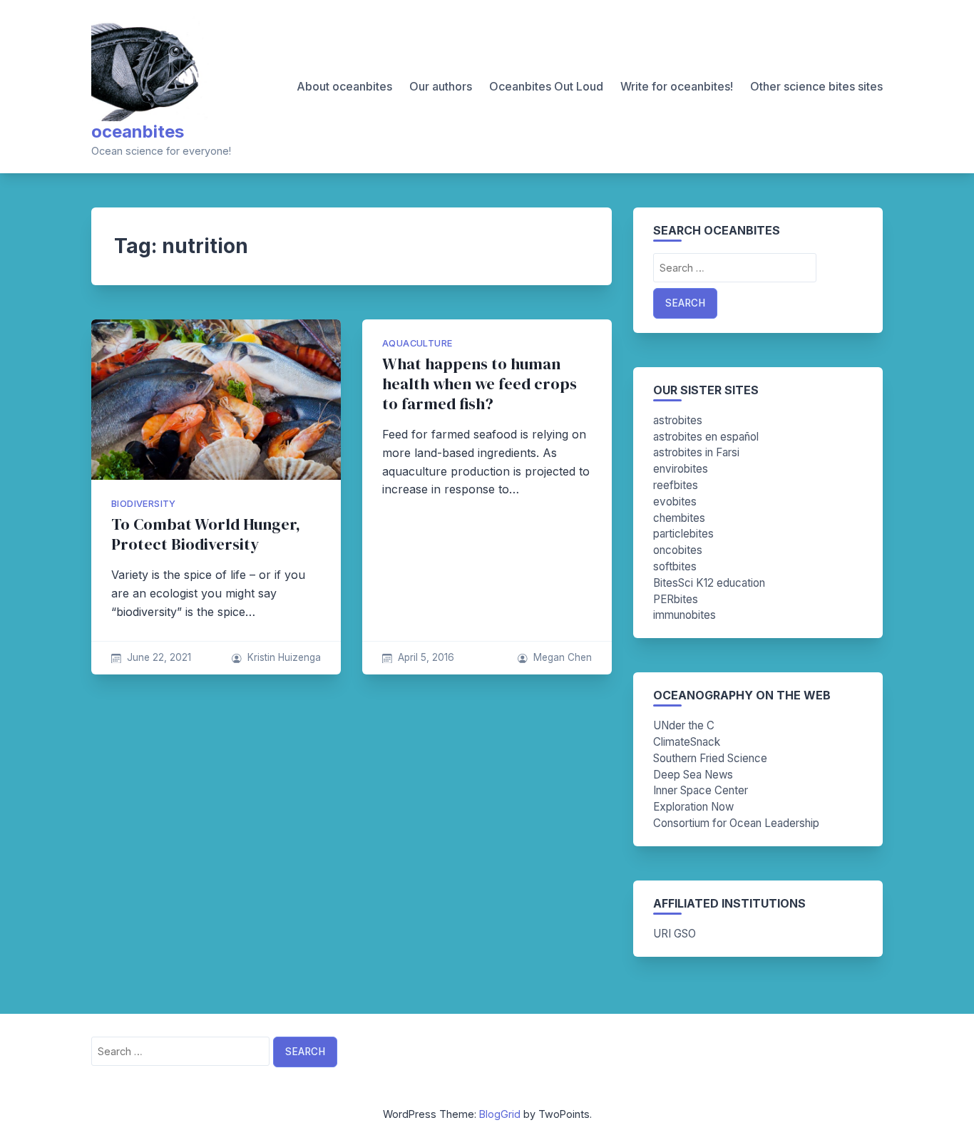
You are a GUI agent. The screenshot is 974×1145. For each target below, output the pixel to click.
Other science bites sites (816, 86)
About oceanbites (344, 86)
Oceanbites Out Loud (546, 86)
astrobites (677, 420)
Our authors (440, 86)
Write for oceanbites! (676, 86)
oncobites (677, 550)
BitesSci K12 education (709, 583)
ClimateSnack (686, 742)
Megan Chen (562, 657)
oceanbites (137, 131)
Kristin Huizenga (284, 657)
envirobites (680, 469)
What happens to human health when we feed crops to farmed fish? (479, 384)
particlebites (683, 533)
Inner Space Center (700, 790)
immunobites (684, 615)
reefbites (675, 485)
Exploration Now (693, 806)
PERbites (675, 599)
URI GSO (674, 933)
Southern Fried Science (710, 758)
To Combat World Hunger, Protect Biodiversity (205, 534)
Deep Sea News (693, 774)
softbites (675, 566)
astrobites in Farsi (696, 452)
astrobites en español (706, 436)
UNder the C (683, 725)
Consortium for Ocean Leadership (736, 823)
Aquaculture (417, 343)
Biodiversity (143, 503)
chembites (679, 518)
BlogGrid (500, 1114)
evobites (675, 501)
